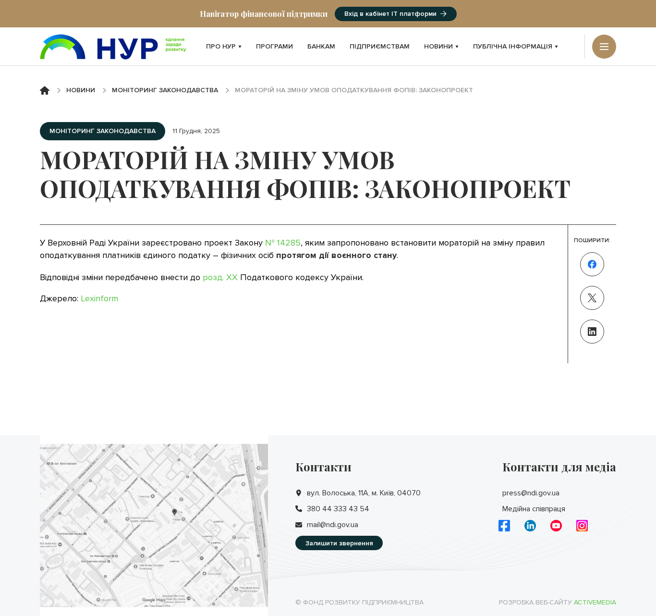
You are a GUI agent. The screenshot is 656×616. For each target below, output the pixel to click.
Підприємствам (380, 46)
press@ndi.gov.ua (530, 493)
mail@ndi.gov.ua (332, 525)
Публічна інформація (512, 46)
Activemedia (595, 602)
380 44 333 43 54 (338, 509)
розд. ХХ (220, 277)
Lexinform (99, 298)
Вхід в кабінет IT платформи (390, 14)
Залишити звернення (339, 543)
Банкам (321, 46)
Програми (274, 46)
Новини (438, 46)
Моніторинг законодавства (165, 90)
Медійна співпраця (533, 509)
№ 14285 (283, 242)
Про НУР (221, 46)
